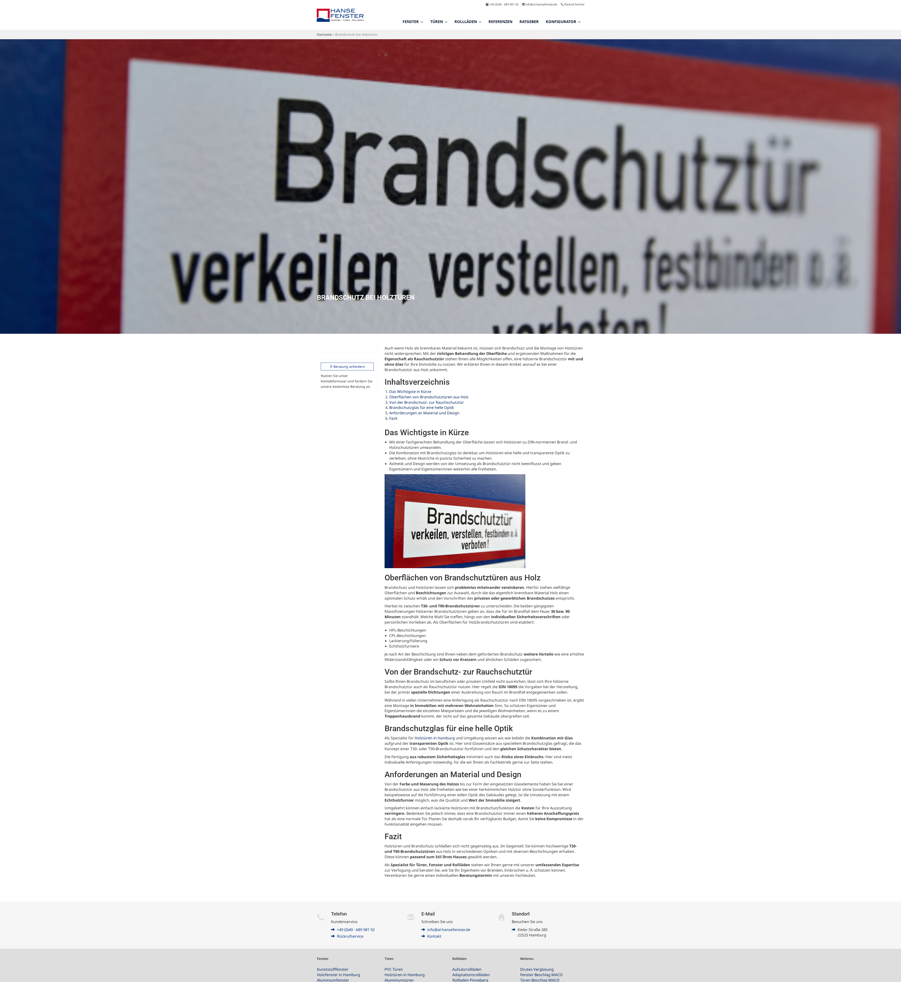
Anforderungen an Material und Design (424, 412)
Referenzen (500, 21)
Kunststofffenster (332, 969)
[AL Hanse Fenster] (340, 17)
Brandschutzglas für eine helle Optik (421, 407)
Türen (436, 21)
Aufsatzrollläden (466, 969)
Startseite (324, 34)
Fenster (411, 21)
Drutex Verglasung (537, 969)
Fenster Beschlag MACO (541, 974)
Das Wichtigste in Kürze (410, 391)
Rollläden (465, 21)
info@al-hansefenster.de (541, 4)
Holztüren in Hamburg (435, 738)
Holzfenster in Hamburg (338, 974)
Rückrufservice (350, 936)
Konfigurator (561, 21)
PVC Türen (394, 969)
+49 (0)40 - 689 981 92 (504, 4)
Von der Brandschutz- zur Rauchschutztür (426, 402)
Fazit (393, 418)
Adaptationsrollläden (471, 974)
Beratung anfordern (348, 366)
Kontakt (434, 936)
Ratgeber (529, 21)
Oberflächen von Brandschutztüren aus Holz (429, 397)
